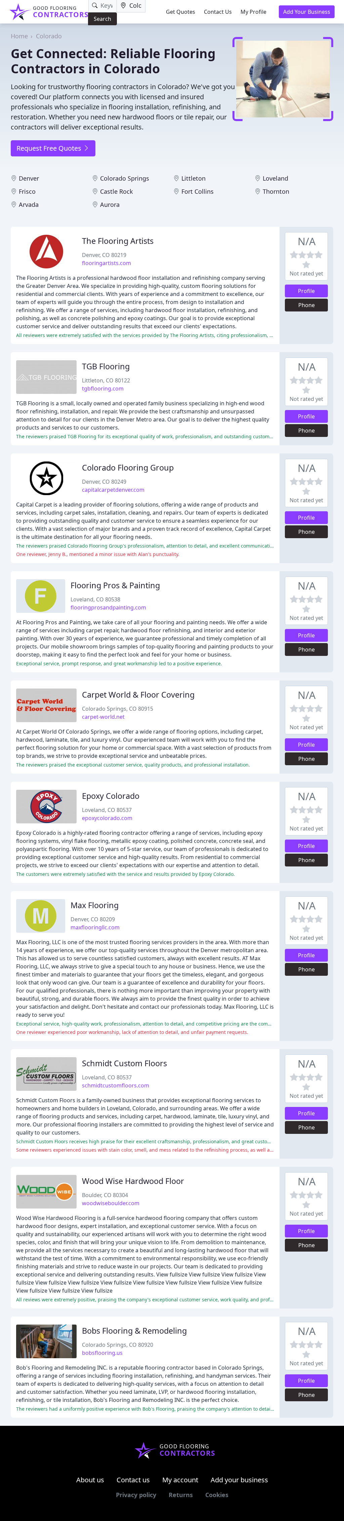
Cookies (216, 1495)
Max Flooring (95, 905)
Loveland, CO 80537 (107, 810)
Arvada (29, 204)
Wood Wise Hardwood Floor (133, 1181)
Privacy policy (136, 1495)
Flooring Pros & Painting (115, 585)
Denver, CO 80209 (93, 919)
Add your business (239, 1479)
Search (102, 19)
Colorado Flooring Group (128, 467)
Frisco (27, 191)
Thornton (276, 191)
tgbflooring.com (103, 388)
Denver (29, 178)
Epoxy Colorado (110, 795)
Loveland (275, 178)
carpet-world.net (103, 716)
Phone (306, 305)
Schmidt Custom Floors (124, 1063)
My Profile (253, 11)
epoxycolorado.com (107, 818)
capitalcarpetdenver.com (113, 489)
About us (90, 1479)
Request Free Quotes (49, 148)
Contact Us (218, 11)
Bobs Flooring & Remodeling (134, 1330)
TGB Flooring (106, 366)
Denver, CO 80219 (104, 255)
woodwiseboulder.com (110, 1203)
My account (180, 1479)
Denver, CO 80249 (104, 481)
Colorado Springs (124, 178)
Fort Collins (197, 191)
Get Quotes (180, 11)
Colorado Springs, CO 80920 (117, 1344)
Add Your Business (306, 11)
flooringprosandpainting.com (108, 607)
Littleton (193, 178)
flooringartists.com (106, 263)
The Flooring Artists (118, 240)
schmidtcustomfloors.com (115, 1085)
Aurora (110, 204)
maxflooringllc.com (95, 927)
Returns (181, 1495)
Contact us (133, 1479)
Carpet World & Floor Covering (138, 694)
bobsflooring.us (102, 1353)
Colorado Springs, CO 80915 (117, 708)
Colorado (49, 36)
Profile (306, 291)
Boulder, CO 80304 (105, 1195)
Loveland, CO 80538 (95, 599)
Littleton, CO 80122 (106, 380)
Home (19, 36)
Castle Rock (116, 191)
